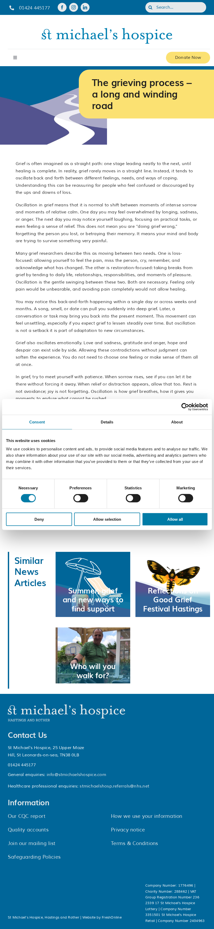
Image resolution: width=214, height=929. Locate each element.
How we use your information (146, 816)
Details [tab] (107, 422)
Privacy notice (128, 830)
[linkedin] (85, 7)
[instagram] (73, 7)
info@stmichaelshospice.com (76, 774)
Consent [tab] (37, 422)
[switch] (80, 498)
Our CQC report (26, 816)
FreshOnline (112, 917)
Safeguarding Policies (34, 857)
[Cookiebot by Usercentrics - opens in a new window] (185, 407)
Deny (39, 519)
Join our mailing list (31, 843)
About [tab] (177, 422)
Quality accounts (28, 830)
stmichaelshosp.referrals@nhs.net (114, 786)
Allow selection (107, 519)
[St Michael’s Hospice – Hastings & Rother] (66, 706)
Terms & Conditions (134, 843)
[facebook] (62, 7)
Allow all (175, 519)
